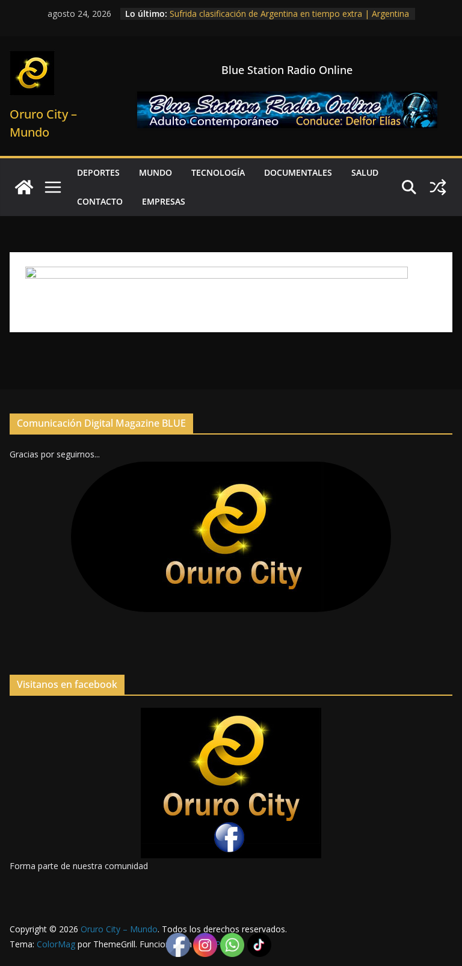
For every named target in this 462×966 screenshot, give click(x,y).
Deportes (98, 172)
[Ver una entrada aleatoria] (438, 187)
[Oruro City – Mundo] (24, 187)
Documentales (298, 172)
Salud (364, 172)
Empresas (163, 201)
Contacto (100, 201)
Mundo (155, 172)
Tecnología (218, 172)
